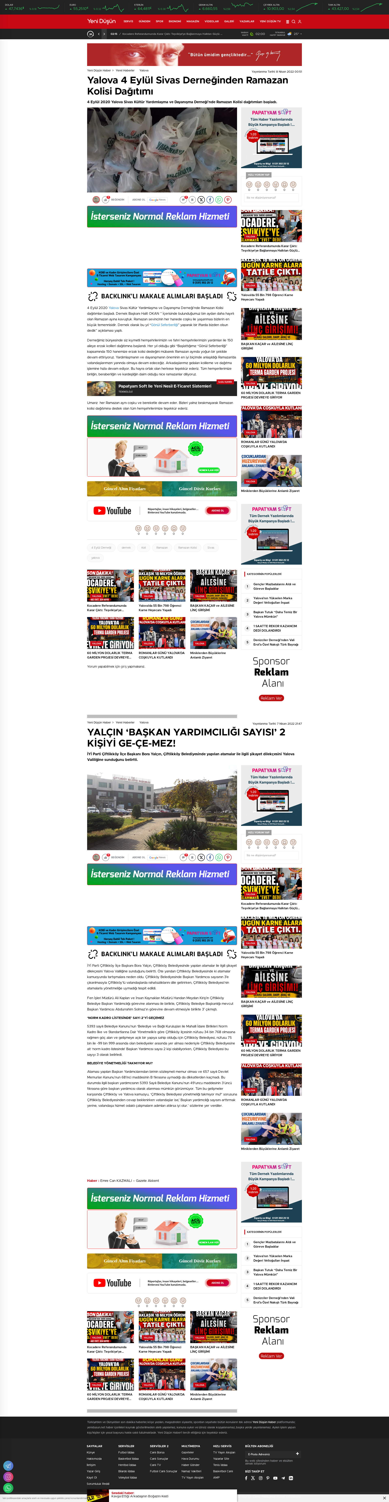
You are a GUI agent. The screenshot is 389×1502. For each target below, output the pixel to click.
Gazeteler (188, 1452)
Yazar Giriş (93, 1471)
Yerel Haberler (125, 70)
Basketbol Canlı (223, 1471)
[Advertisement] (162, 250)
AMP (216, 1477)
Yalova (144, 70)
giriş (124, 666)
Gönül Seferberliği (164, 325)
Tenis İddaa (220, 1465)
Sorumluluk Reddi (98, 1484)
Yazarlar (246, 21)
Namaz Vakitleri (191, 1471)
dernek (126, 547)
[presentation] (99, 34)
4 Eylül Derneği (101, 547)
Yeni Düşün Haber (99, 70)
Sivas (210, 547)
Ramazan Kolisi (187, 547)
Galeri (229, 21)
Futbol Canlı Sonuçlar (163, 1471)
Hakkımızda (94, 1458)
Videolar (212, 21)
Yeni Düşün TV (270, 21)
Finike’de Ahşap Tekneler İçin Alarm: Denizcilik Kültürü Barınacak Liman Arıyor (171, 34)
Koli (143, 547)
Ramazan (162, 547)
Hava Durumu (190, 1458)
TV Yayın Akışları (193, 1477)
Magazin (193, 21)
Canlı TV (155, 1465)
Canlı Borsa (157, 1452)
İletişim (91, 1465)
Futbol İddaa (126, 1452)
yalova (95, 558)
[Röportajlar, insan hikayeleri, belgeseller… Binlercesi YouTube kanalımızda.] (162, 519)
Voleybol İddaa (127, 1477)
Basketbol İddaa (128, 1458)
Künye (91, 1452)
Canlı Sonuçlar (159, 1458)
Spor (159, 21)
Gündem (145, 21)
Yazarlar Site (221, 1458)
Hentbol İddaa (127, 1465)
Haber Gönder (191, 1465)
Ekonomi (175, 21)
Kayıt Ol (92, 1477)
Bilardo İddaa (126, 1471)
